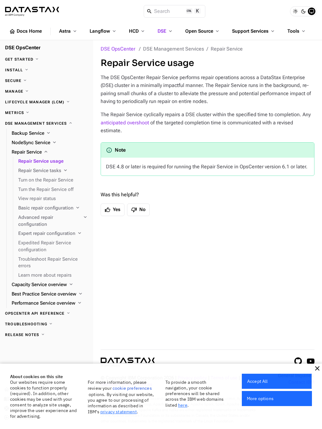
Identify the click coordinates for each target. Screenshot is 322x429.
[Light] (295, 11)
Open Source (202, 31)
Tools (296, 31)
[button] (317, 368)
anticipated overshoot (125, 123)
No (138, 210)
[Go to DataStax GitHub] (298, 361)
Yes (112, 210)
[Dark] (303, 11)
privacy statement (118, 412)
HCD (137, 31)
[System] (311, 11)
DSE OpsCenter (118, 49)
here (182, 405)
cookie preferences (132, 388)
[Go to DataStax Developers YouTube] (310, 361)
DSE (165, 31)
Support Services (253, 31)
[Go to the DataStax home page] (128, 362)
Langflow (103, 31)
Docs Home (25, 31)
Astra (68, 31)
